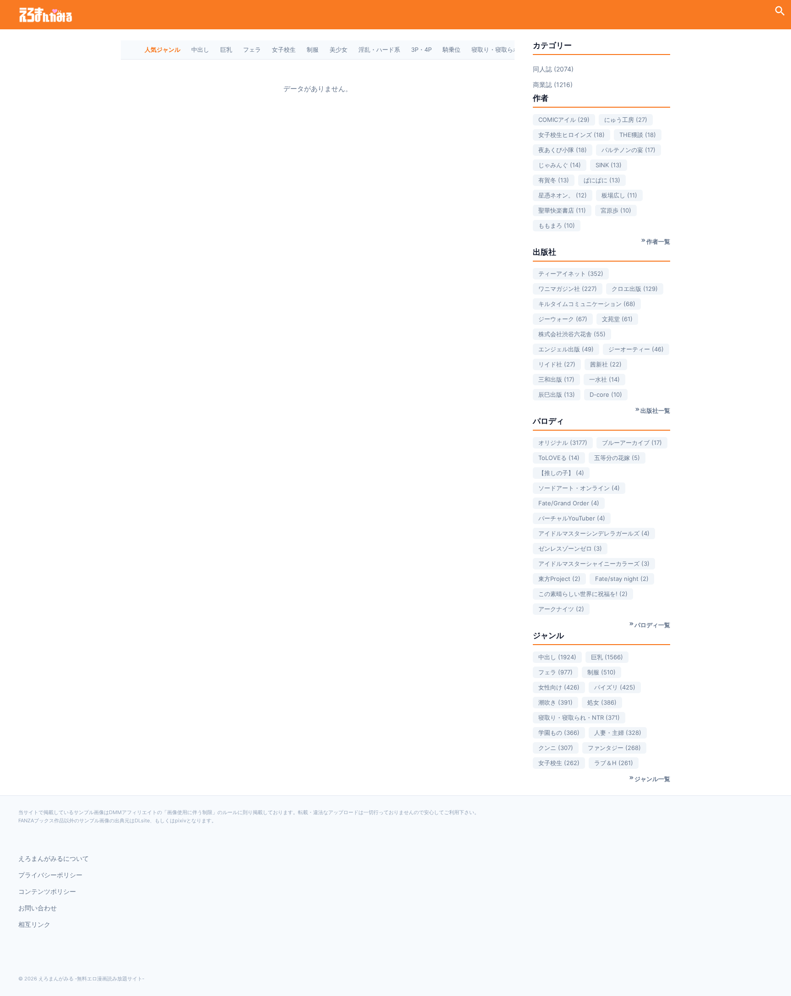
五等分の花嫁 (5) (617, 457)
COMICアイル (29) (564, 119)
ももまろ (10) (556, 225)
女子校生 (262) (559, 762)
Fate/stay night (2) (622, 578)
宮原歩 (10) (616, 210)
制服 (313, 49)
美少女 (338, 49)
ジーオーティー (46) (636, 349)
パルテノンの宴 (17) (628, 149)
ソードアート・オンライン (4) (579, 488)
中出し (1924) (557, 657)
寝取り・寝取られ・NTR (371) (579, 717)
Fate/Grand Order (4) (568, 503)
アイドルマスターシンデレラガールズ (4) (594, 533)
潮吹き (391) (555, 702)
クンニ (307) (555, 747)
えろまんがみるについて (53, 858)
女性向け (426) (559, 687)
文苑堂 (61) (617, 319)
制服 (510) (601, 672)
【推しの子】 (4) (561, 472)
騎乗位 (452, 49)
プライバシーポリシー (50, 875)
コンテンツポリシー (47, 891)
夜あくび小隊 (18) (562, 149)
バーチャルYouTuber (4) (571, 518)
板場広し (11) (619, 195)
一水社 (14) (604, 379)
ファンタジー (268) (614, 747)
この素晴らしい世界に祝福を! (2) (583, 593)
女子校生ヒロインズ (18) (571, 134)
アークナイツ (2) (561, 609)
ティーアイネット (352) (570, 273)
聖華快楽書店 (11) (562, 210)
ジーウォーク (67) (562, 319)
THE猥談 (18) (637, 134)
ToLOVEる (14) (559, 457)
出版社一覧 (655, 410)
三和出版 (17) (556, 379)
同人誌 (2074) (553, 69)
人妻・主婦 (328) (617, 732)
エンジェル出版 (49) (566, 349)
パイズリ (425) (614, 687)
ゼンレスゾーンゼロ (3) (570, 548)
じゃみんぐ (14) (559, 165)
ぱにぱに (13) (602, 180)
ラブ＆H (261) (613, 762)
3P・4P (421, 49)
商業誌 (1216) (553, 84)
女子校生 (284, 49)
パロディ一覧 (652, 625)
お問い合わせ (37, 908)
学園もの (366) (559, 732)
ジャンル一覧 (652, 779)
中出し (200, 49)
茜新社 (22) (606, 364)
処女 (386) (602, 702)
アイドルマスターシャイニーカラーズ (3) (594, 563)
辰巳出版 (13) (556, 394)
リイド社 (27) (556, 364)
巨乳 (226, 49)
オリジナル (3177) (562, 442)
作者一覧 (658, 241)
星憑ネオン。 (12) (562, 195)
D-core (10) (606, 394)
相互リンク (34, 924)
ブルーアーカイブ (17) (632, 442)
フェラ (252, 49)
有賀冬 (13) (553, 180)
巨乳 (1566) (607, 657)
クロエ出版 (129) (635, 288)
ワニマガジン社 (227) (567, 288)
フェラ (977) (555, 672)
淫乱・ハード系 (379, 49)
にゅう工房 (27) (625, 119)
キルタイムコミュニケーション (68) (586, 303)
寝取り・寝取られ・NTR (504, 49)
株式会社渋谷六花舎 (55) (572, 334)
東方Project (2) (559, 578)
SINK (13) (609, 165)
